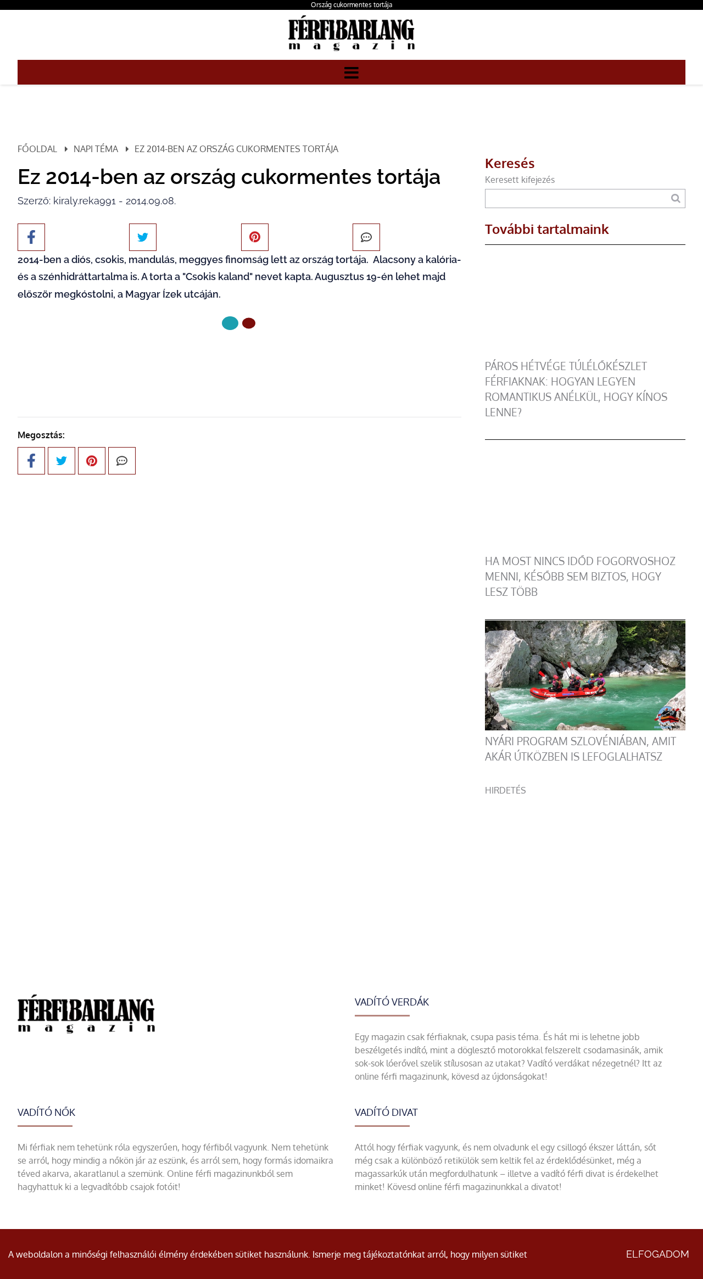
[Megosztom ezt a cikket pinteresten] (255, 237)
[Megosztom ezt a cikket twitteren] (143, 237)
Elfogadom (657, 1254)
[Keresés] (676, 198)
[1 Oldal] (248, 323)
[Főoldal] (230, 323)
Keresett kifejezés (520, 179)
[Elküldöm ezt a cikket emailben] (366, 237)
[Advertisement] (585, 874)
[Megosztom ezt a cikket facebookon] (31, 237)
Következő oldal (232, 360)
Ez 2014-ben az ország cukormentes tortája (236, 148)
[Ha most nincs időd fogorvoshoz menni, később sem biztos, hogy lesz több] (585, 546)
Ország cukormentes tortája (351, 5)
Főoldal (37, 148)
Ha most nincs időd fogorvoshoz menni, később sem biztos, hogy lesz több (580, 576)
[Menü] (351, 72)
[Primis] (351, 53)
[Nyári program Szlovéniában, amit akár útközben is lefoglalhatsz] (585, 727)
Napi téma (96, 148)
